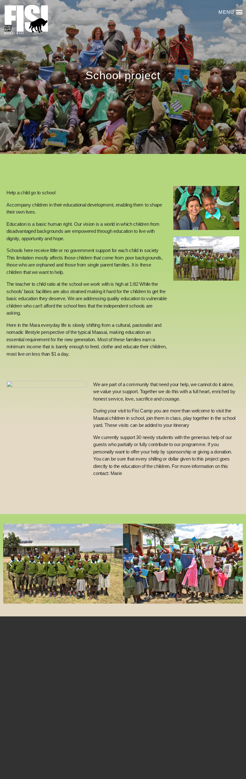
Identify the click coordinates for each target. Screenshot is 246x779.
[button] (239, 11)
